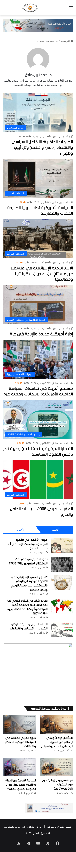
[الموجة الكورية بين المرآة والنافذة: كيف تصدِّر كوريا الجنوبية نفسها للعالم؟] (19, 767)
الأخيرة (20, 529)
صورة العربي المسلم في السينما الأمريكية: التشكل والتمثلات (20, 742)
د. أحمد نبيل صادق (38, 75)
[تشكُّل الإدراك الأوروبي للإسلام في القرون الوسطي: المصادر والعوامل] (56, 724)
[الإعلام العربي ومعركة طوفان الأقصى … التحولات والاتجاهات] (62, 629)
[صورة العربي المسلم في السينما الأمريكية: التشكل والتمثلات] (19, 724)
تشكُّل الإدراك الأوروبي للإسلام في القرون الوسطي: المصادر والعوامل (57, 742)
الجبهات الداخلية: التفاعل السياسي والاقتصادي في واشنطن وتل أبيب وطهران (42, 147)
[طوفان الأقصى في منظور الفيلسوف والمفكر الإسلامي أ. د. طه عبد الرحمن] (62, 545)
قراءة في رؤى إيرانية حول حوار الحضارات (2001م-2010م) (57, 784)
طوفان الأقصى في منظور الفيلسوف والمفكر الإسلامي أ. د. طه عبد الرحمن (27, 544)
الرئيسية (65, 40)
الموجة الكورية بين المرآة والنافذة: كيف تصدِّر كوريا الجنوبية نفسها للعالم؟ (20, 784)
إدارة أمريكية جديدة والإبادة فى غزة (41, 334)
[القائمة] (71, 9)
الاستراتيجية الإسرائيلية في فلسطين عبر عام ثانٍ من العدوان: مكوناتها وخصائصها (41, 273)
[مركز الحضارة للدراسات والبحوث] (38, 8)
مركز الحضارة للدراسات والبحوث (23, 826)
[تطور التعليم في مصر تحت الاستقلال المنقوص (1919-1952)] (62, 564)
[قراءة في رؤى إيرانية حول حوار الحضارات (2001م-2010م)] (56, 767)
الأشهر (55, 529)
